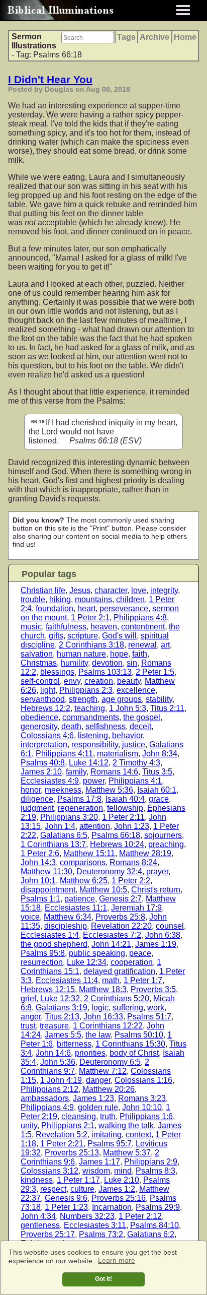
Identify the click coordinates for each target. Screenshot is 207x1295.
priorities (90, 1053)
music (31, 626)
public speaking (97, 953)
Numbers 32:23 (87, 1216)
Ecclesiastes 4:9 (50, 780)
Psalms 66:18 (115, 835)
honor (31, 790)
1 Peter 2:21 (61, 1143)
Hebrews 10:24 (117, 844)
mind (123, 1171)
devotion (107, 663)
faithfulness (66, 626)
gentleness (40, 1225)
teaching (89, 708)
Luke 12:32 (60, 998)
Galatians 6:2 (150, 1234)
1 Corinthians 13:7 (53, 844)
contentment (143, 626)
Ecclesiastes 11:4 (67, 980)
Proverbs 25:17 (48, 1234)
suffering (128, 1007)
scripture (82, 635)
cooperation (132, 962)
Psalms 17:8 (79, 799)
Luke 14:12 (89, 762)
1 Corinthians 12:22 (108, 1025)
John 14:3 (38, 862)
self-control (40, 681)
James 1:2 (116, 1189)
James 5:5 (63, 1034)
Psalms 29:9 (158, 1207)
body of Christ (134, 1053)
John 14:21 (111, 944)
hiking (60, 599)
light (47, 690)
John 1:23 (131, 826)
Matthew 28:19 (145, 853)
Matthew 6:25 (84, 880)
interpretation (44, 744)
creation (98, 681)
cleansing (78, 1116)
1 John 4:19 (61, 1080)
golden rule (98, 1107)
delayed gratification (119, 971)
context (138, 1134)
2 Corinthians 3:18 (91, 644)
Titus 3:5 (157, 771)
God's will (119, 635)
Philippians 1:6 (146, 1116)
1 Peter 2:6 (40, 853)
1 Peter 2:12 (140, 1216)
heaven (103, 626)
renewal (142, 644)
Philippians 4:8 (140, 617)
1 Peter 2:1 (90, 617)
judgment (37, 808)
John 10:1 (38, 880)
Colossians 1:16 (143, 1080)
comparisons (83, 862)
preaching (166, 844)
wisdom (96, 1171)
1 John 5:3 (127, 708)
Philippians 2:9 (150, 1161)
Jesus (79, 590)
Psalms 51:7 (149, 1016)
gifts (56, 635)
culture (82, 1189)
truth (108, 1116)
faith (139, 654)
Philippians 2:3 (86, 690)
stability (159, 699)
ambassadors (45, 1098)
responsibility (94, 744)
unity (29, 1125)
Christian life (43, 590)
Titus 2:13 (62, 1016)
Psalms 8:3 (155, 1171)
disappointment (48, 889)
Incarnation (112, 1207)
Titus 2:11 (167, 708)
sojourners (163, 835)
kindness (37, 1180)
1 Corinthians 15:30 (130, 1044)
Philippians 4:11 (64, 753)
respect (53, 1189)
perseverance (123, 608)
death (71, 726)
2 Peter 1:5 (155, 672)
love (138, 590)
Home (185, 37)
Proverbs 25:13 (72, 1152)
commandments (90, 717)
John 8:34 (159, 753)
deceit (140, 726)
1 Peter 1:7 (143, 980)
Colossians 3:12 (49, 1171)
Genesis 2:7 (120, 898)
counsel (170, 926)
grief (28, 998)
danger (98, 1080)
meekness (63, 790)
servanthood (43, 699)
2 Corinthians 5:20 (116, 998)
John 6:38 (162, 935)
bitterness (74, 1044)
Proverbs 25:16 (118, 1198)
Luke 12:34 (87, 962)
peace (140, 953)
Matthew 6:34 (67, 917)
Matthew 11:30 (46, 871)
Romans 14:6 (114, 771)
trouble (33, 599)
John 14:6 (53, 1053)
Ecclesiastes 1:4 (50, 935)
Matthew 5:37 (127, 1152)
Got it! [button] (103, 1278)
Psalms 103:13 (105, 672)
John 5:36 (57, 1062)
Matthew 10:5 (103, 889)
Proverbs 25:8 (120, 917)
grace (159, 799)
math (111, 980)
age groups (121, 699)
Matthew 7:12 (103, 1071)
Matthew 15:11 (89, 853)
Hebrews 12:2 (45, 708)
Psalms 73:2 (101, 1234)
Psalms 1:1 (40, 898)
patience (79, 898)
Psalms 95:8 (43, 953)
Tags (126, 37)
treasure (54, 1025)
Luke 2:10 (121, 1180)
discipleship (65, 926)
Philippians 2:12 (49, 1089)
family (76, 771)
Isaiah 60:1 (156, 790)
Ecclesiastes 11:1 (76, 907)
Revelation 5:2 (61, 1134)
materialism (117, 753)
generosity (39, 726)
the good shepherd (54, 944)
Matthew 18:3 (103, 989)
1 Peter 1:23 (66, 1207)
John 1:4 (60, 826)
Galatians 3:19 (61, 1007)
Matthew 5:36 (109, 790)
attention (94, 826)
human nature (81, 654)
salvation (37, 654)
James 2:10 (41, 771)
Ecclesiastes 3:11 (95, 1225)
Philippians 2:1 (67, 1125)
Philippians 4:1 (135, 780)
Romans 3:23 (142, 1098)
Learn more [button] (116, 1260)
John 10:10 (142, 1107)
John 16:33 (103, 1016)
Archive (154, 37)
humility (74, 663)
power (94, 780)
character (110, 590)
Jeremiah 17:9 (136, 907)
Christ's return (155, 889)
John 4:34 (38, 1216)
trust (28, 1025)
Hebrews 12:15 (48, 989)
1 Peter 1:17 (78, 1180)
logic (100, 1007)
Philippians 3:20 (69, 817)
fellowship (125, 808)
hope (119, 654)
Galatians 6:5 (63, 835)
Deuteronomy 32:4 (109, 871)
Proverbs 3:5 (153, 989)
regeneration (80, 808)
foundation (54, 608)
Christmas (39, 663)
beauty (129, 681)
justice (133, 744)
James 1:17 (99, 1161)
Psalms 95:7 (109, 1143)
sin (132, 663)
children (130, 599)
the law (98, 1034)
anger (31, 1016)
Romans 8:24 (133, 862)
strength (83, 699)
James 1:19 (155, 944)
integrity (164, 590)
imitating (106, 1134)
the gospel (141, 717)
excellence (136, 690)
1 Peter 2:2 (131, 880)
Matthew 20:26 (108, 1089)
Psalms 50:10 (139, 1034)
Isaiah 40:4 (125, 799)
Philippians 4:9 (47, 1107)
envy (72, 681)
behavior (127, 735)
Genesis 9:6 (66, 1198)
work (155, 1007)
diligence (37, 799)
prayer (157, 871)
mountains (93, 599)
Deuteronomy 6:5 (110, 1062)
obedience (39, 717)
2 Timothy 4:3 (136, 762)
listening (93, 735)
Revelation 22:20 (121, 926)
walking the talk (126, 1125)
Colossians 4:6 (47, 735)
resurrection (42, 962)
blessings (57, 672)
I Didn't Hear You (50, 79)
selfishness (105, 726)
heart (86, 608)
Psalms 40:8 (43, 762)
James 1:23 (93, 1098)
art (165, 644)
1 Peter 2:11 (123, 817)
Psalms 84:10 (154, 1225)
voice (30, 917)
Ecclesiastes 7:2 (112, 935)
